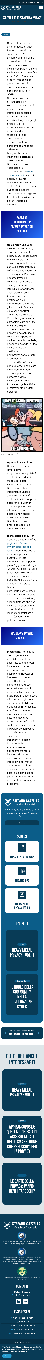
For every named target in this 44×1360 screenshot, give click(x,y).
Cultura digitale (22, 981)
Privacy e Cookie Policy (29, 1349)
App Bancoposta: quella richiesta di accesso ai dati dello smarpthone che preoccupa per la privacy (22, 1139)
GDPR (6, 34)
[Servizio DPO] (22, 871)
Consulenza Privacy (22, 857)
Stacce (7, 1356)
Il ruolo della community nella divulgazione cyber (22, 997)
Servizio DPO (22, 880)
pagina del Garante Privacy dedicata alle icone (19, 547)
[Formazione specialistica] (22, 895)
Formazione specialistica (22, 906)
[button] (41, 7)
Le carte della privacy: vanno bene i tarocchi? (22, 1186)
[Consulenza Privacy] (22, 847)
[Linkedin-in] (18, 1301)
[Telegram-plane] (25, 1301)
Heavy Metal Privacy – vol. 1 (22, 953)
